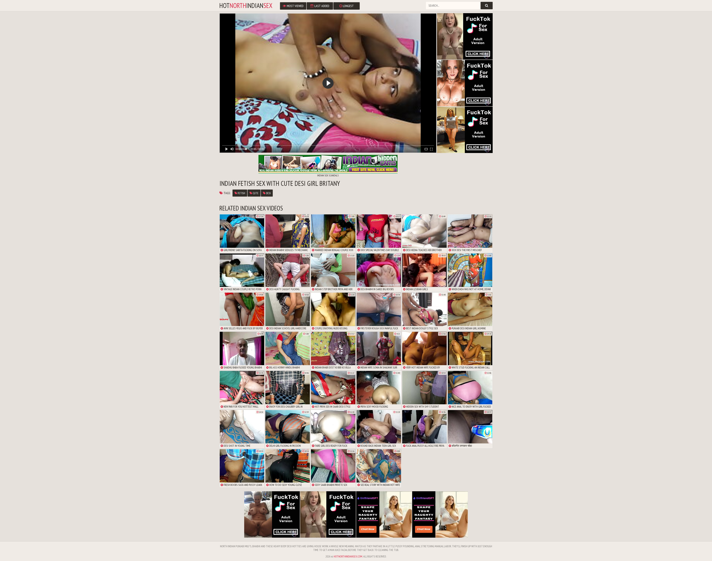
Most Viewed (295, 6)
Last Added (321, 6)
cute (255, 193)
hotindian (245, 5)
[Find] (487, 5)
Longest (348, 6)
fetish (241, 193)
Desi (268, 193)
